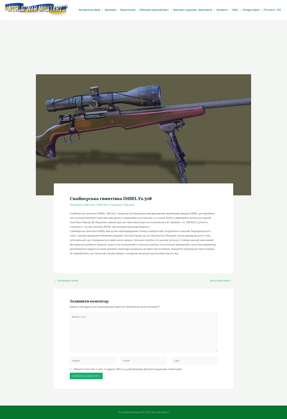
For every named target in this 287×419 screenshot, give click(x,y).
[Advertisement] (143, 42)
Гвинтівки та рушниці (109, 204)
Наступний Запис (221, 280)
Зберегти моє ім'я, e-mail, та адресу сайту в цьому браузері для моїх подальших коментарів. (128, 369)
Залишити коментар (82, 204)
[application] (101, 10)
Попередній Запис (66, 280)
